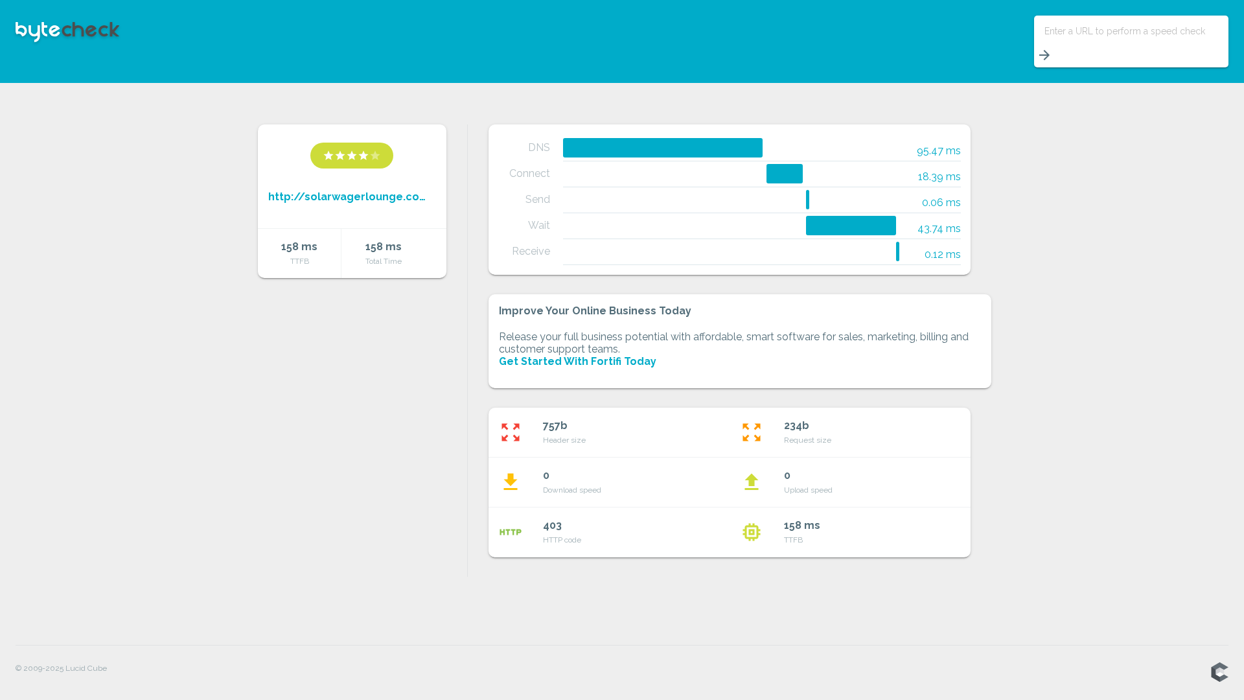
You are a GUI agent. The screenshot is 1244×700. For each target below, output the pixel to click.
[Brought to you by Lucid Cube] (1219, 672)
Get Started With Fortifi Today (577, 361)
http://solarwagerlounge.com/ (352, 197)
